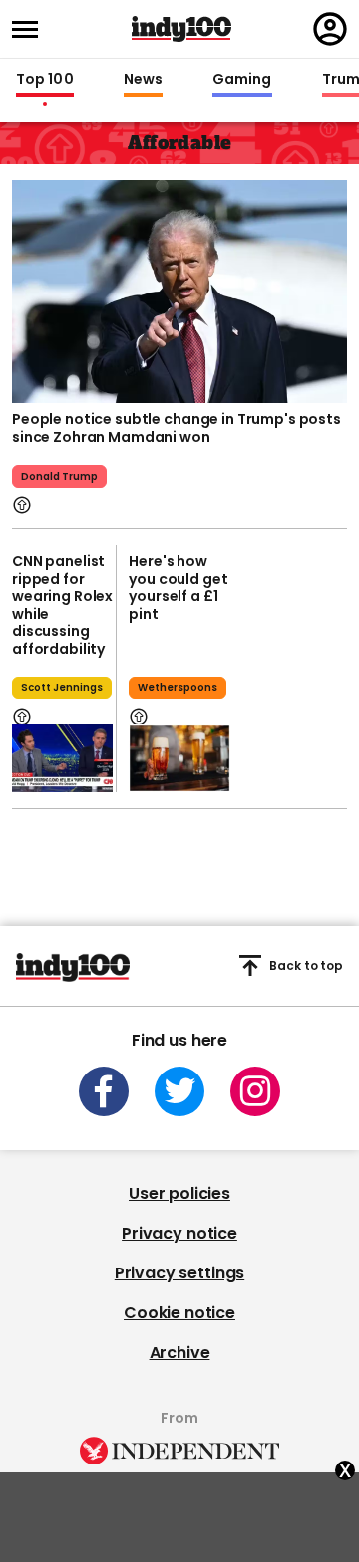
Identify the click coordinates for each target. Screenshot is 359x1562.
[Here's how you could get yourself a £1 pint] (179, 758)
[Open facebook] (104, 1091)
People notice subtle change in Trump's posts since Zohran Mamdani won (176, 428)
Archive (180, 1352)
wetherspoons (177, 688)
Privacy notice (179, 1233)
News (143, 80)
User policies (179, 1193)
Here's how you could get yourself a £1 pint (178, 587)
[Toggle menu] (31, 29)
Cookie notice (179, 1312)
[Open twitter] (179, 1091)
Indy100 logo (181, 29)
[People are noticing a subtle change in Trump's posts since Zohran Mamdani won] (179, 289)
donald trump (59, 476)
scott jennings (62, 688)
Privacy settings (179, 1273)
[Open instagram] (255, 1091)
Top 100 (45, 80)
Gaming (242, 80)
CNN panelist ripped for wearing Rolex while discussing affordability (62, 605)
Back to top (306, 965)
